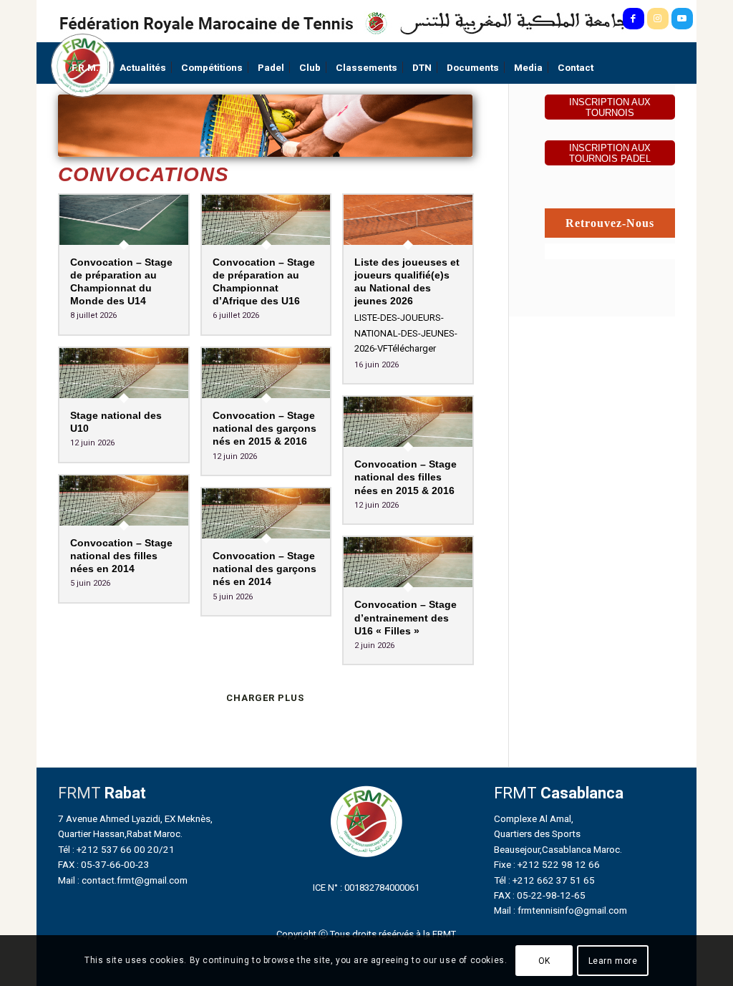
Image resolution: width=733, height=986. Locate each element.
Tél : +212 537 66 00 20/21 (116, 849)
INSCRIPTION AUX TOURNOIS (610, 107)
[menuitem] (88, 68)
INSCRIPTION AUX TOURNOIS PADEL (610, 153)
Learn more (613, 961)
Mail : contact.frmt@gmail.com (123, 880)
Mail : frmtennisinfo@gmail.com (560, 910)
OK (544, 961)
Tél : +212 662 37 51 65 (544, 880)
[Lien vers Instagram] (658, 18)
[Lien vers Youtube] (682, 18)
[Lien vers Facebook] (633, 18)
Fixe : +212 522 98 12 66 (547, 864)
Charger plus (265, 697)
